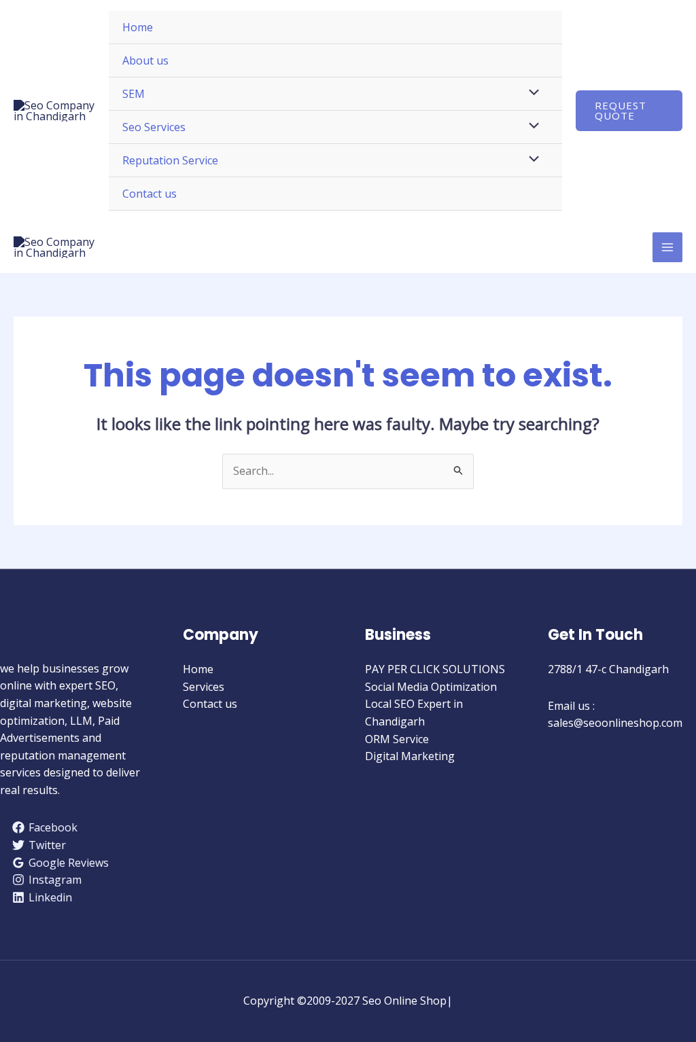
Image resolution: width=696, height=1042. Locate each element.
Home (137, 27)
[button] (629, 110)
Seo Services (154, 127)
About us (145, 60)
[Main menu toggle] (667, 247)
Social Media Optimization (431, 686)
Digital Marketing (410, 756)
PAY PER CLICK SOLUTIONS (435, 669)
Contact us (149, 193)
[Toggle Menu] (530, 93)
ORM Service (397, 739)
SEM (133, 93)
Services (203, 686)
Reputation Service (170, 160)
